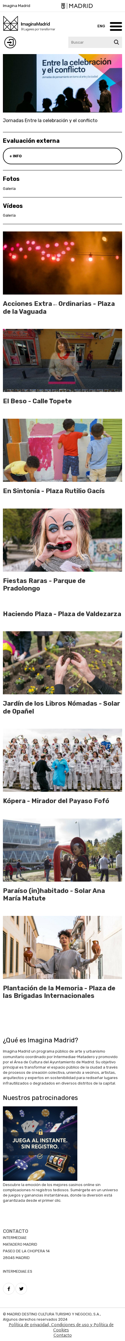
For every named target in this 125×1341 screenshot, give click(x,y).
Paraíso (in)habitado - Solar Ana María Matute (54, 894)
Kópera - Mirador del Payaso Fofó (56, 801)
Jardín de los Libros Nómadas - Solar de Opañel (61, 707)
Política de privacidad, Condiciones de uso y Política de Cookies (61, 1328)
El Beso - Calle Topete (37, 401)
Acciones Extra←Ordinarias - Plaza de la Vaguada (59, 307)
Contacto (62, 1335)
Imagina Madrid (16, 6)
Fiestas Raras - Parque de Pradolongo (44, 584)
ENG (101, 26)
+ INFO (15, 156)
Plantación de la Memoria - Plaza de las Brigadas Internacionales (59, 992)
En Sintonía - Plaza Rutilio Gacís (54, 491)
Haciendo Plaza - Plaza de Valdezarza (62, 614)
